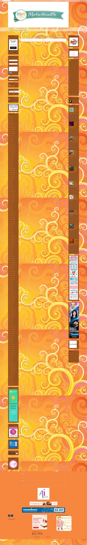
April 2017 (11, 204)
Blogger (51, 536)
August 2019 (11, 256)
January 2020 (11, 266)
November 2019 (12, 262)
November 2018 (12, 239)
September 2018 (12, 236)
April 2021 (11, 282)
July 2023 (11, 324)
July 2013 (11, 120)
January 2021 (11, 277)
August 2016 (11, 189)
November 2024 (12, 350)
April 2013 (11, 116)
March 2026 (11, 374)
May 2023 (11, 320)
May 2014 (11, 138)
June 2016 (11, 185)
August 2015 (11, 166)
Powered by (10, 52)
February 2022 (12, 301)
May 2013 (11, 118)
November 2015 (12, 172)
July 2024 (11, 342)
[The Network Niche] (13, 447)
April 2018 (11, 226)
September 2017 (12, 213)
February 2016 (12, 178)
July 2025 (11, 361)
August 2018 (11, 234)
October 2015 (11, 170)
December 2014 (12, 151)
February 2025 (12, 354)
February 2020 (12, 267)
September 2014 (12, 146)
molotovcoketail (43, 536)
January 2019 (11, 243)
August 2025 (11, 363)
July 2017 (11, 209)
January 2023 (11, 312)
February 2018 (12, 223)
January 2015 (11, 153)
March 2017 (11, 202)
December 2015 (12, 174)
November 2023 (12, 327)
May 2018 (11, 228)
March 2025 (11, 355)
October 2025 (11, 367)
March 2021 (11, 281)
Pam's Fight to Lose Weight (34, 28)
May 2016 (11, 183)
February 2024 (12, 333)
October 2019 (11, 260)
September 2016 (12, 191)
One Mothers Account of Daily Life (50, 28)
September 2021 (12, 292)
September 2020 (12, 271)
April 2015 (11, 159)
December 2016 (12, 196)
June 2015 (11, 163)
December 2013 (12, 129)
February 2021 (12, 279)
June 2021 (11, 286)
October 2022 (11, 309)
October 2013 (11, 125)
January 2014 (11, 131)
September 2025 (12, 365)
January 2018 (11, 221)
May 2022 (11, 305)
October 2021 (11, 294)
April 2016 (11, 181)
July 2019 (11, 254)
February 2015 (12, 155)
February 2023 (12, 314)
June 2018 (11, 230)
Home (43, 40)
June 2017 (11, 208)
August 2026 (11, 383)
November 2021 (12, 296)
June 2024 (11, 340)
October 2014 (11, 148)
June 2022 (11, 307)
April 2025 (11, 357)
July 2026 (11, 382)
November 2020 (12, 273)
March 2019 (11, 247)
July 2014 (11, 142)
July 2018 (11, 232)
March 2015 (11, 157)
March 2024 (11, 335)
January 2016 (11, 176)
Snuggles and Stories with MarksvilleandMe (18, 30)
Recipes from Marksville (64, 28)
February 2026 (12, 372)
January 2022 (11, 299)
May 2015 (11, 161)
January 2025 (11, 352)
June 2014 (11, 140)
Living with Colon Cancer (21, 28)
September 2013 (12, 123)
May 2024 (11, 339)
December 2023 (12, 329)
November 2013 (12, 127)
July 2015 (11, 165)
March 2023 (11, 316)
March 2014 (11, 135)
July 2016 (11, 187)
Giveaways (11, 28)
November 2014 (12, 150)
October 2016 (11, 193)
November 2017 (12, 217)
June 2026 (11, 380)
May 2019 (11, 251)
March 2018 (11, 224)
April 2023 (11, 318)
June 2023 (11, 322)
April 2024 (11, 337)
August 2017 (11, 211)
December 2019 (12, 264)
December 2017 (12, 219)
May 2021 (11, 284)
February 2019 (12, 245)
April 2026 (11, 376)
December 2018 (12, 241)
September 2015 (12, 168)
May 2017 (11, 206)
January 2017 (11, 198)
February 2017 (12, 200)
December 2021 (12, 297)
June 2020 (11, 269)
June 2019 (11, 252)
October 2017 (11, 215)
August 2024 (11, 344)
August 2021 (11, 290)
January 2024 (11, 331)
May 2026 (11, 378)
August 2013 (11, 122)
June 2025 (11, 359)
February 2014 (12, 133)
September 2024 (12, 346)
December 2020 (12, 275)
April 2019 (11, 249)
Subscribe (13, 47)
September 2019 (12, 258)
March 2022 (11, 303)
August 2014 (11, 144)
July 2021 (11, 288)
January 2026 (11, 370)
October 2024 (11, 348)
